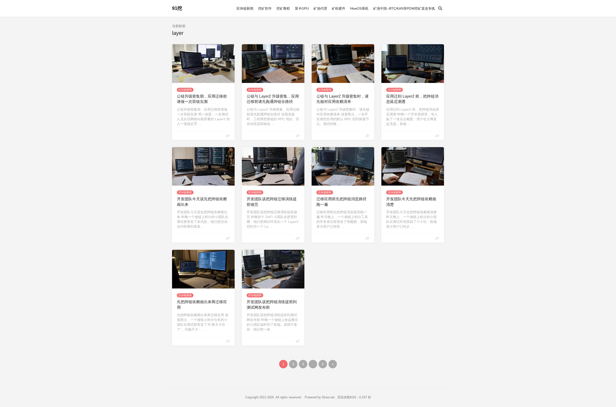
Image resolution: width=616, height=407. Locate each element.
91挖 (177, 8)
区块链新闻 (245, 8)
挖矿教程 (283, 8)
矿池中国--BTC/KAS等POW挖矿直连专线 (404, 8)
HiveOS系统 (359, 8)
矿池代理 (320, 8)
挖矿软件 (265, 8)
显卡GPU (302, 8)
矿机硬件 (338, 8)
